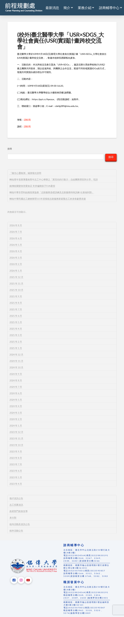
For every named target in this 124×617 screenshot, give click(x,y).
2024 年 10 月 (16, 367)
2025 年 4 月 (16, 328)
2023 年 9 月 (16, 451)
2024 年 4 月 (16, 406)
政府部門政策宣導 (19, 511)
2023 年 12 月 (16, 432)
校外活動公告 (16, 530)
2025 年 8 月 (16, 302)
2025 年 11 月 (16, 283)
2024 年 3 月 (16, 412)
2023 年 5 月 (16, 477)
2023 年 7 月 (16, 464)
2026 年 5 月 (16, 244)
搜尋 (9, 148)
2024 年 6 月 (16, 393)
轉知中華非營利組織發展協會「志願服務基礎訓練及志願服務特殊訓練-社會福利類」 (52, 192)
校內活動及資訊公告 (20, 524)
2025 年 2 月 (16, 341)
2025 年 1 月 (16, 348)
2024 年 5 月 (16, 399)
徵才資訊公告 (16, 498)
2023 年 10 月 (16, 445)
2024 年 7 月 (16, 386)
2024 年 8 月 (16, 380)
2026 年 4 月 (16, 251)
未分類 (13, 517)
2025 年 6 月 (16, 315)
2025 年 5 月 (16, 322)
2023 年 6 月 (16, 470)
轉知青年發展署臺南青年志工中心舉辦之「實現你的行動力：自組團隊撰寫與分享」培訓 (54, 179)
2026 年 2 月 (16, 264)
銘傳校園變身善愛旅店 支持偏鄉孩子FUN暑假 (32, 186)
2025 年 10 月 (16, 289)
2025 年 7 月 (16, 309)
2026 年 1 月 (16, 270)
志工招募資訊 (16, 504)
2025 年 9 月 (16, 296)
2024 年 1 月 (16, 425)
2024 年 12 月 (16, 354)
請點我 (27, 119)
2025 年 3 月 (16, 335)
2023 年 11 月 (16, 438)
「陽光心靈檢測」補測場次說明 (25, 173)
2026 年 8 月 (16, 225)
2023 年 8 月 (16, 457)
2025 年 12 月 (16, 277)
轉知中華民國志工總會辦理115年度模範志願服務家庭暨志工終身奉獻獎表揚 (48, 198)
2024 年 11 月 (16, 361)
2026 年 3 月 (16, 257)
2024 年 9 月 (16, 374)
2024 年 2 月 (16, 419)
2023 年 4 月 (16, 483)
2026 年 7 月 (16, 231)
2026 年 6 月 (16, 238)
